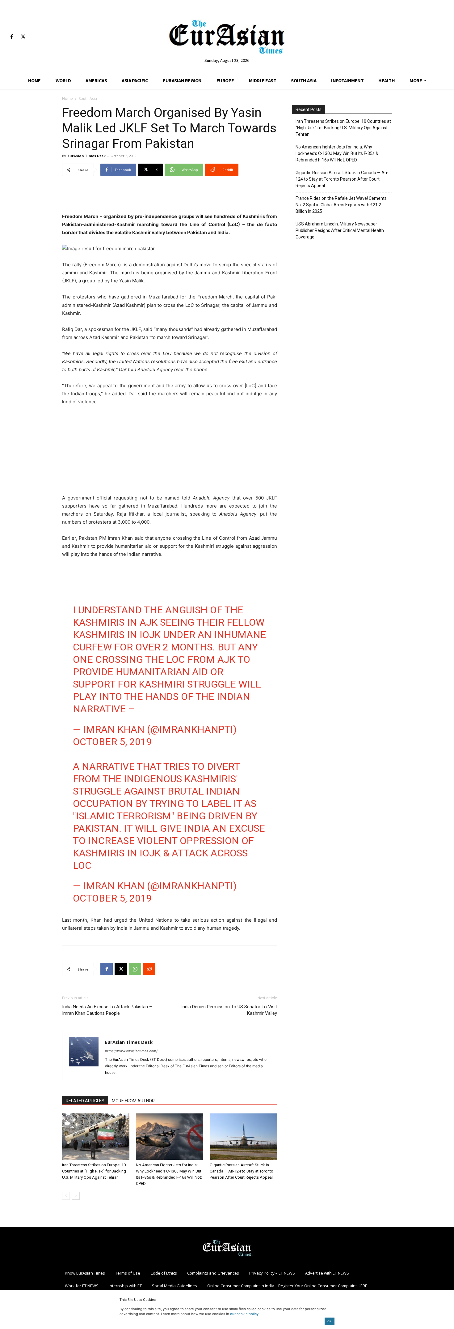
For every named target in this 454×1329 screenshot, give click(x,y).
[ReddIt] (149, 969)
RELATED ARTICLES (85, 1100)
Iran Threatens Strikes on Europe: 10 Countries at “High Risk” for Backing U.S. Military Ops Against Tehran (94, 1171)
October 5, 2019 (112, 742)
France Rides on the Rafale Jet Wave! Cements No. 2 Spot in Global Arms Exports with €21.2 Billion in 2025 (341, 205)
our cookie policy (244, 1314)
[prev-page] (66, 1196)
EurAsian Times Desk (87, 155)
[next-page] (76, 1196)
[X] (23, 37)
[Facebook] (11, 37)
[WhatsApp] (135, 969)
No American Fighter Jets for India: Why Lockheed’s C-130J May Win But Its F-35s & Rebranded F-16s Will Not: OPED (337, 153)
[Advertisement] (169, 196)
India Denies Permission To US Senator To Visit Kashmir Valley (229, 1010)
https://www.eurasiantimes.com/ (131, 1051)
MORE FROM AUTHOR (133, 1100)
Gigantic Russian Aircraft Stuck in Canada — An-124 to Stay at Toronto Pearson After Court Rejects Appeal (241, 1171)
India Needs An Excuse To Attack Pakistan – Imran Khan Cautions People (107, 1010)
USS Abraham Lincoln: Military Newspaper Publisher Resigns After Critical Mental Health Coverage (340, 230)
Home (67, 98)
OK (329, 1321)
